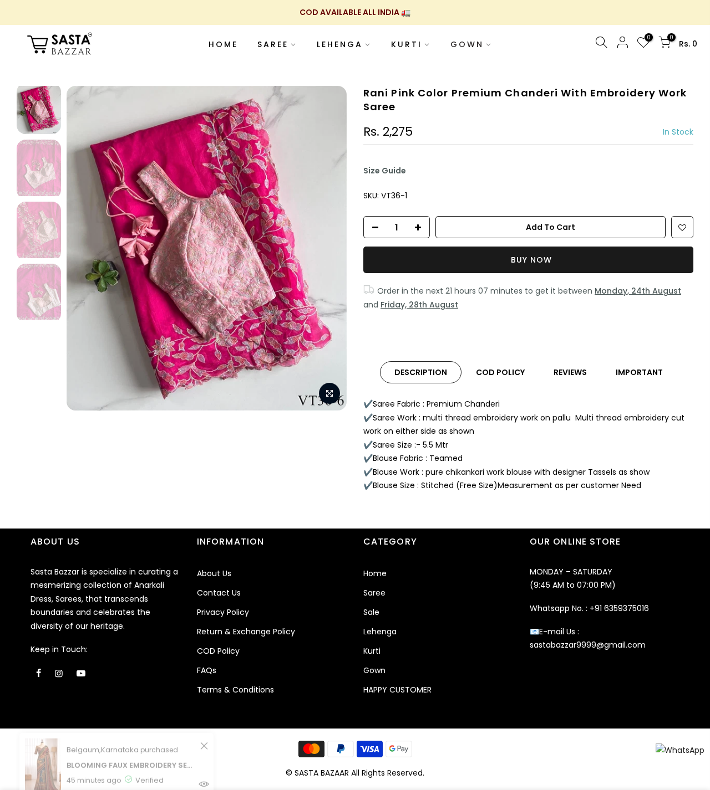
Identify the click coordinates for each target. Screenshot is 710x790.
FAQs (206, 670)
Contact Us (219, 592)
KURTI (406, 44)
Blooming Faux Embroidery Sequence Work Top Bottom (132, 727)
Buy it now (528, 260)
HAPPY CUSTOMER (397, 689)
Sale (371, 612)
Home (375, 573)
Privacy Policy (223, 612)
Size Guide (384, 170)
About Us (214, 573)
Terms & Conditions (235, 689)
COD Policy (218, 650)
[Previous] (86, 248)
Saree (374, 592)
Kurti (372, 650)
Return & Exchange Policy (246, 631)
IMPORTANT (639, 372)
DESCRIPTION (420, 372)
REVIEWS (570, 372)
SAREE (272, 44)
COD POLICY (500, 372)
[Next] (327, 248)
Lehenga (380, 631)
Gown (374, 670)
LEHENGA (340, 44)
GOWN (467, 44)
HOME (223, 44)
